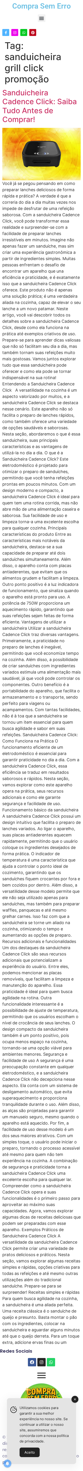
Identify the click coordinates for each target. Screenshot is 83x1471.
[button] (41, 18)
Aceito (29, 1452)
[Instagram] (14, 32)
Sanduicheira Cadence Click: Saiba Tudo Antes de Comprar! (39, 106)
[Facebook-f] (5, 32)
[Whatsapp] (23, 32)
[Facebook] (32, 1362)
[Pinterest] (32, 32)
